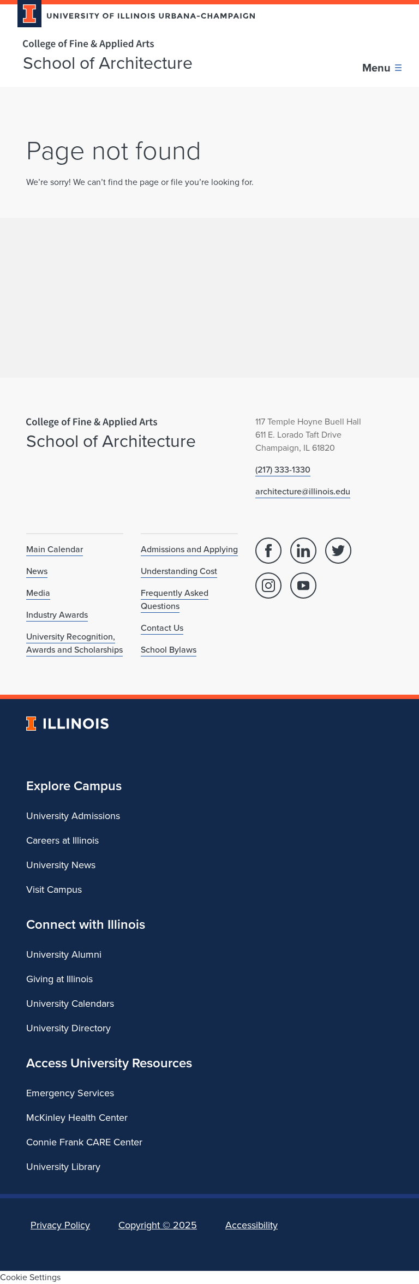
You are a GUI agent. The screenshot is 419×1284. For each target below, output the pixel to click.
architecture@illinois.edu (302, 491)
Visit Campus (54, 889)
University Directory (68, 1028)
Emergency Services (70, 1093)
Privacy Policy (60, 1225)
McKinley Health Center (77, 1117)
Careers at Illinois (62, 840)
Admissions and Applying (189, 549)
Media (38, 593)
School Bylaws (168, 649)
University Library (63, 1167)
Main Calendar (54, 549)
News (36, 571)
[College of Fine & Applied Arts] (132, 44)
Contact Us (162, 628)
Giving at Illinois (59, 979)
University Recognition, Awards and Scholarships (74, 643)
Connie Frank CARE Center (84, 1142)
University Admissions (73, 816)
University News (60, 865)
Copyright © (157, 1225)
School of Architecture (108, 63)
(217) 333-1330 (282, 469)
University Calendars (70, 1003)
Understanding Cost (179, 571)
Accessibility (251, 1225)
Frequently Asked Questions (174, 599)
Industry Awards (57, 614)
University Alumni (63, 954)
